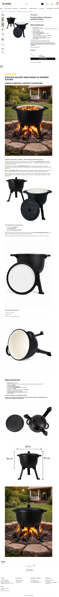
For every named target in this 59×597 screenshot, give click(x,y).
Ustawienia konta (19, 581)
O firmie (2, 589)
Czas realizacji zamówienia (35, 582)
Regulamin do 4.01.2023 (5, 582)
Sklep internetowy (28, 595)
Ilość (31, 53)
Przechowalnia (18, 582)
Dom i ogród (9, 11)
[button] (42, 4)
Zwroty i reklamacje (4, 580)
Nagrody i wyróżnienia (5, 590)
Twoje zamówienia (19, 580)
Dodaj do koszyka (43, 58)
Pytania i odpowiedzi (5, 581)
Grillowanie (14, 11)
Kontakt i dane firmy (4, 588)
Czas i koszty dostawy (34, 581)
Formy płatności (33, 580)
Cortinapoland (3, 11)
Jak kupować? (48, 581)
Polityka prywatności (49, 580)
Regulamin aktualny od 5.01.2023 (7, 583)
